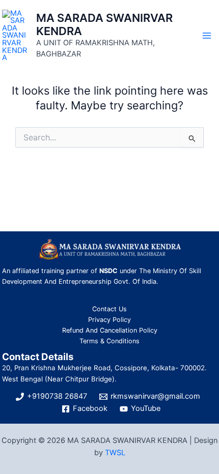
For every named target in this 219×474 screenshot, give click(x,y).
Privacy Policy (109, 319)
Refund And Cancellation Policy (109, 330)
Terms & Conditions (109, 341)
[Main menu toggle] (207, 35)
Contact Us (109, 309)
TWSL (115, 452)
